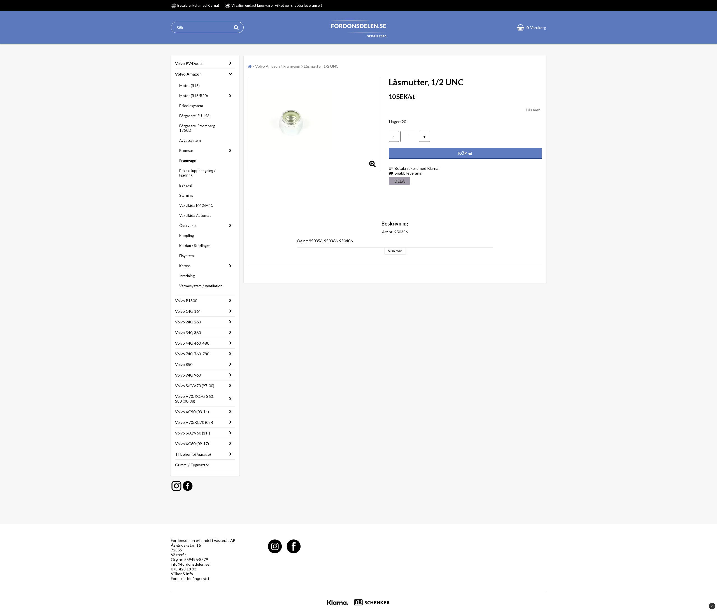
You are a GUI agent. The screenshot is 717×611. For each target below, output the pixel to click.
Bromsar (186, 150)
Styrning (186, 195)
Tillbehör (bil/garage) (193, 454)
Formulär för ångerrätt (190, 578)
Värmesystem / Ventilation (200, 286)
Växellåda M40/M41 (196, 205)
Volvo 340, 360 (188, 332)
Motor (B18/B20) (193, 95)
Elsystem (186, 255)
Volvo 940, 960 (188, 375)
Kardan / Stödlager (194, 245)
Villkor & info (182, 573)
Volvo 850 (183, 364)
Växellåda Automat (195, 215)
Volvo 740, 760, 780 (192, 353)
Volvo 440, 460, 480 (192, 343)
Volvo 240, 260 (188, 321)
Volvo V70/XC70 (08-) (194, 422)
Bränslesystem (191, 106)
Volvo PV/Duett (189, 63)
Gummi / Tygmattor (192, 464)
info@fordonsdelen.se (190, 564)
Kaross (184, 266)
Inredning (187, 276)
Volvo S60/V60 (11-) (192, 433)
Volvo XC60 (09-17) (192, 443)
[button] (531, 27)
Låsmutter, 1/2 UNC (321, 66)
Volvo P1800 (186, 300)
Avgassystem (190, 140)
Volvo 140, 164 (188, 311)
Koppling (186, 235)
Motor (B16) (189, 85)
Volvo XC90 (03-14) (192, 411)
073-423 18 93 (183, 569)
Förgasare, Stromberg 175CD (197, 128)
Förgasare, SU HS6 (194, 116)
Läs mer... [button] (534, 109)
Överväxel (187, 225)
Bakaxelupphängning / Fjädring (197, 172)
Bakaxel (185, 185)
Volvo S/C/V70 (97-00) (194, 385)
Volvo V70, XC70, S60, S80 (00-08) (194, 398)
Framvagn (187, 160)
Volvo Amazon (188, 74)
